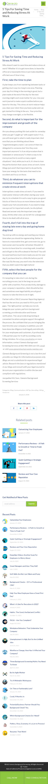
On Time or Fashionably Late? (21, 688)
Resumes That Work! (18, 732)
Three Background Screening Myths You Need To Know (28, 663)
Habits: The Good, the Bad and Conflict (25, 612)
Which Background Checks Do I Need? (24, 716)
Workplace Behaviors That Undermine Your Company (26, 629)
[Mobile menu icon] (43, 3)
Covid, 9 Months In (17, 696)
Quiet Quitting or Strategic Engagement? (29, 461)
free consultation (28, 339)
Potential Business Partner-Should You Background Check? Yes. (25, 706)
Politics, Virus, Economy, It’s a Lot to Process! (27, 724)
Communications (19, 390)
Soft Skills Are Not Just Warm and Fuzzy (25, 574)
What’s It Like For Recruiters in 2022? (24, 604)
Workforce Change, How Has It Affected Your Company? (27, 651)
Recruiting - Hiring (37, 390)
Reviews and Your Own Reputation (28, 475)
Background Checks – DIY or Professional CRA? (26, 583)
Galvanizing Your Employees (30, 429)
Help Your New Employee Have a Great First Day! (26, 594)
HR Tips (28, 390)
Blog (11, 390)
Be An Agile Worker (17, 672)
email (42, 345)
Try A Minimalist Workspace (20, 680)
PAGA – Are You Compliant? (21, 620)
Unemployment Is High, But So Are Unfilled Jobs (26, 640)
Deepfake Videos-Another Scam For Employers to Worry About (24, 556)
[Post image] (9, 433)
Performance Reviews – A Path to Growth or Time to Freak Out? (31, 446)
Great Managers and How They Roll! (24, 566)
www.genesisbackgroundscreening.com (26, 349)
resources (5, 392)
